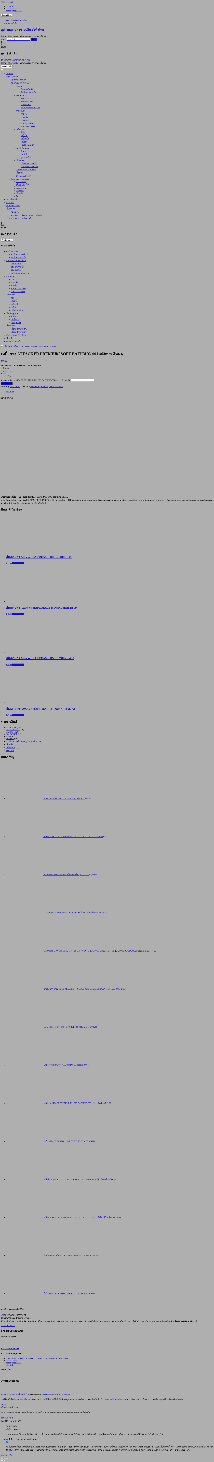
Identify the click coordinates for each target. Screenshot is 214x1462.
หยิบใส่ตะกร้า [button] (18, 563)
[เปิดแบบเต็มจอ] (4, 1458)
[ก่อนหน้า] (2, 1460)
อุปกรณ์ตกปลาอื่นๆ (14, 341)
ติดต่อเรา (15, 212)
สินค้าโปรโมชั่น (13, 206)
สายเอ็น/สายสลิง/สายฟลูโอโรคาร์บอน (22, 741)
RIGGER (9, 6)
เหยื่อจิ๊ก (24, 136)
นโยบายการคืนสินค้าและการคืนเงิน (26, 215)
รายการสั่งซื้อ (12, 23)
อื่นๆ (18, 196)
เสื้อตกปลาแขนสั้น (19, 329)
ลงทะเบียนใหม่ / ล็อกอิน (16, 20)
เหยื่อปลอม (35, 387)
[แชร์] (7, 1458)
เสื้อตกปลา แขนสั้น (29, 163)
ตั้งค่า (180, 1399)
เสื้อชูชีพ (19, 173)
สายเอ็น (24, 120)
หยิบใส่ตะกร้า (7, 383)
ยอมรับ (4, 1404)
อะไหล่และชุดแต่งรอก (30, 108)
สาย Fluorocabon (28, 126)
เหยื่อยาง (24, 142)
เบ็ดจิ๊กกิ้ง (24, 154)
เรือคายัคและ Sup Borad (26, 170)
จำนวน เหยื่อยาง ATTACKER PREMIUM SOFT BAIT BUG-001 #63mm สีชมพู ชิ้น (35, 380)
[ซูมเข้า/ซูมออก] (2, 1458)
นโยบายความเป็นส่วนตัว (21, 218)
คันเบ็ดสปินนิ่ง (27, 89)
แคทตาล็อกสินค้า (18, 80)
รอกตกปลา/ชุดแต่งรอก (16, 261)
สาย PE (24, 114)
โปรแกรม (10, 751)
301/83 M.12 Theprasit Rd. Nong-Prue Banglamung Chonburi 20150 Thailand (37, 1358)
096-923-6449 (11, 1360)
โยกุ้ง (23, 132)
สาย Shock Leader (28, 123)
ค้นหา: (4, 39)
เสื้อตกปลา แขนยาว (29, 167)
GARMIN (10, 732)
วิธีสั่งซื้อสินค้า (12, 199)
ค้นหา (34, 39)
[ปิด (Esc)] (9, 1458)
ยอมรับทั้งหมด (7, 1418)
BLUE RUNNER (23, 184)
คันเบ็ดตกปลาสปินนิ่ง (20, 254)
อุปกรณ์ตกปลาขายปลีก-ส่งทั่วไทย (22, 29)
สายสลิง (24, 117)
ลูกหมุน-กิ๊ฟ (26, 157)
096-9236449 (11, 8)
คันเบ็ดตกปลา (12, 251)
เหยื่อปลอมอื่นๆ (27, 145)
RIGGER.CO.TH (8, 1326)
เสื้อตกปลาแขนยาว (19, 332)
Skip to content (7, 2)
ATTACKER (21, 182)
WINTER (20, 191)
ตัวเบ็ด (23, 151)
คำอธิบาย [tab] (10, 392)
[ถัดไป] (4, 1460)
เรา (2, 1315)
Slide (8, 736)
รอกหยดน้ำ (26, 105)
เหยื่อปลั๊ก (25, 139)
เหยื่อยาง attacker (56, 387)
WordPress (65, 1394)
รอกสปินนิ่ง (26, 98)
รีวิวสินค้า (10, 203)
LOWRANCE (11, 734)
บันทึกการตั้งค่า (7, 1455)
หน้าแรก (9, 74)
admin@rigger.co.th (14, 11)
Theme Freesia (48, 1394)
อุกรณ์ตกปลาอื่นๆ (23, 176)
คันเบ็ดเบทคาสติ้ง (28, 92)
